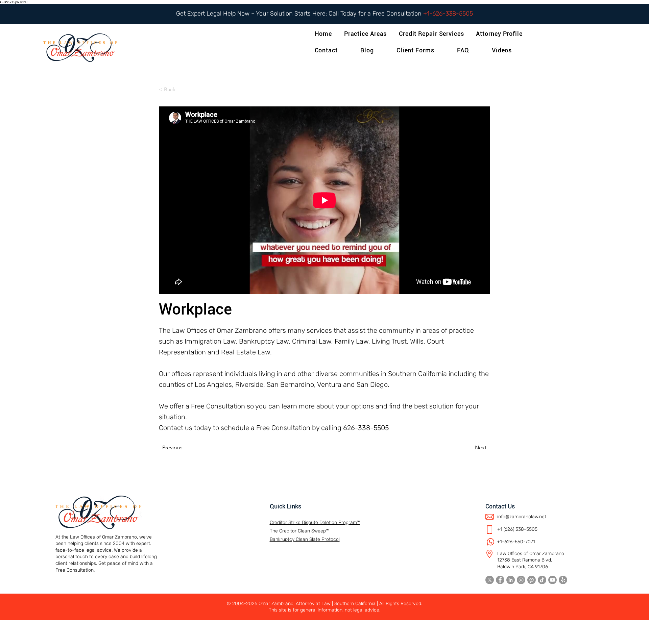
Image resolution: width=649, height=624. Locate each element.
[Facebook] (500, 580)
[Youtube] (552, 580)
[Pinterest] (531, 580)
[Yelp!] (563, 580)
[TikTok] (542, 580)
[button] (500, 34)
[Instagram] (521, 580)
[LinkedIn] (510, 580)
